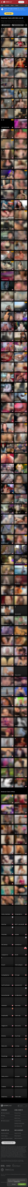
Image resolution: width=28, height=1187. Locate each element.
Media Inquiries (6, 1120)
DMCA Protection (18, 1138)
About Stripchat (6, 1113)
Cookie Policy (17, 1181)
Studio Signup (4, 1135)
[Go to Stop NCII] (9, 1170)
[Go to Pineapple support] (2, 1169)
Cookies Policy (17, 1120)
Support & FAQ (17, 1133)
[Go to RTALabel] (3, 1166)
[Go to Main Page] (8, 2)
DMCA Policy (17, 1118)
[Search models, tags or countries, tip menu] (26, 5)
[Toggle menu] (1, 2)
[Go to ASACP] (8, 1166)
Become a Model (5, 1133)
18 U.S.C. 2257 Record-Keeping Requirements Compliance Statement (13, 1175)
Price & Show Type (18, 25)
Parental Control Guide (19, 1123)
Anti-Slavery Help (18, 1126)
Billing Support (17, 1135)
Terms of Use (17, 1115)
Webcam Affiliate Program (7, 1138)
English (21, 1105)
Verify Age (9, 13)
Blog (4, 1115)
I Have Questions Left (8, 1142)
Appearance (7, 25)
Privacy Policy (17, 1113)
